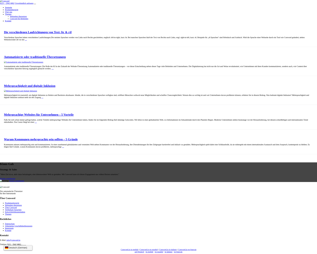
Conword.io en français (187, 250)
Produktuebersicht (12, 203)
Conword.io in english (129, 250)
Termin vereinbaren (7, 179)
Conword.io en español (149, 250)
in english (149, 252)
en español (159, 252)
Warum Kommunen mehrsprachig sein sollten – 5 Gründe (41, 139)
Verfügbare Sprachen (13, 210)
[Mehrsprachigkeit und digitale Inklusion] (20, 91)
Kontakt (8, 21)
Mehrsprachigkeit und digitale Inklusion (29, 85)
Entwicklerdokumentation (15, 212)
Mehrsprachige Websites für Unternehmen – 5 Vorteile (39, 114)
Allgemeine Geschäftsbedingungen (18, 226)
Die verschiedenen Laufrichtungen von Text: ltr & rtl (38, 32)
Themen (8, 14)
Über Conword (11, 207)
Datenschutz (10, 224)
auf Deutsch (139, 252)
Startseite (8, 7)
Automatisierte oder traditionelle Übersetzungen (35, 56)
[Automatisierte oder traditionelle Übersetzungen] (23, 62)
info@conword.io (13, 240)
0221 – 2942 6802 (7, 3)
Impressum (9, 228)
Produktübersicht (11, 10)
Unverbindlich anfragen (24, 3)
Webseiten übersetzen (18, 16)
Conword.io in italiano (168, 250)
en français (178, 252)
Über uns (8, 12)
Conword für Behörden (19, 19)
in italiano (168, 252)
